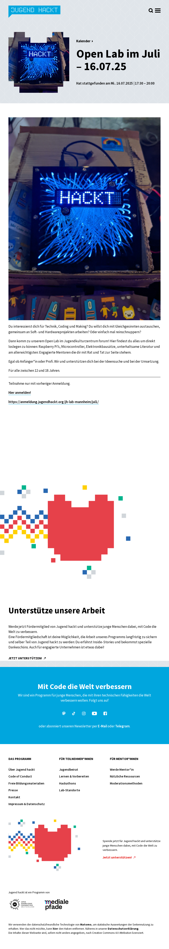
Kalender (83, 41)
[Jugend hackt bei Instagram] (84, 714)
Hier (11, 392)
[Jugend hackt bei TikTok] (73, 714)
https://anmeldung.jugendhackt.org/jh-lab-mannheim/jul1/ (53, 402)
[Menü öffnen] (158, 9)
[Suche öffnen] (150, 10)
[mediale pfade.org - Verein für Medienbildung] (56, 905)
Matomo (86, 924)
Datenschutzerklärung (123, 928)
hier (55, 928)
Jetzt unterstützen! (25, 658)
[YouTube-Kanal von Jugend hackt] (94, 714)
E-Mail (102, 726)
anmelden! (23, 392)
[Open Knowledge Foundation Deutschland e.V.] (21, 904)
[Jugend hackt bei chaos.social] (64, 714)
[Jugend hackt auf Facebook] (105, 714)
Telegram (122, 726)
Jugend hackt (34, 12)
